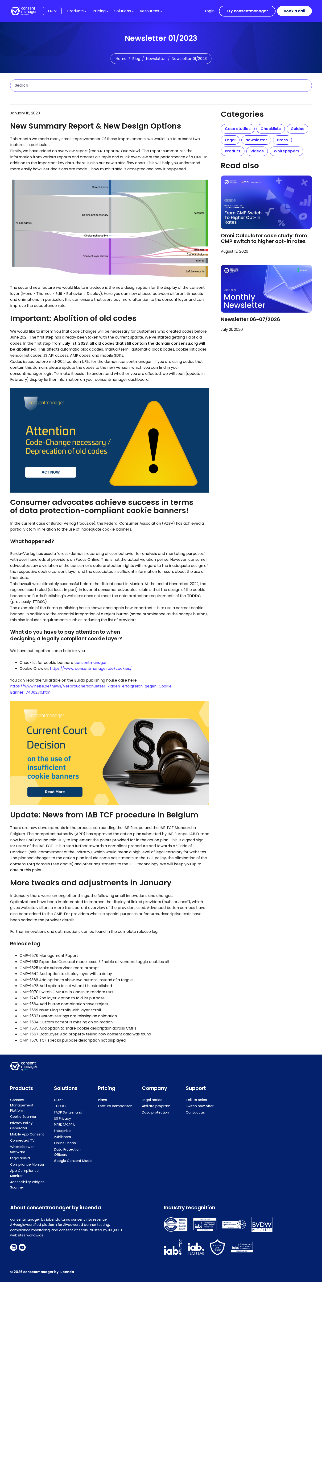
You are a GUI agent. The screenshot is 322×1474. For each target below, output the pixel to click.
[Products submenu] (86, 11)
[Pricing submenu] (108, 11)
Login (210, 11)
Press (282, 140)
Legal (230, 140)
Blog (136, 58)
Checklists (270, 128)
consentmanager (90, 662)
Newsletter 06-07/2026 (250, 319)
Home (121, 58)
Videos (257, 151)
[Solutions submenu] (133, 11)
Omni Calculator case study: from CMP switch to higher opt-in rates (264, 238)
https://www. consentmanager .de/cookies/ (91, 668)
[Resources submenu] (161, 11)
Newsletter (156, 58)
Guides (297, 128)
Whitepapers (286, 151)
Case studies (238, 128)
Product (232, 151)
